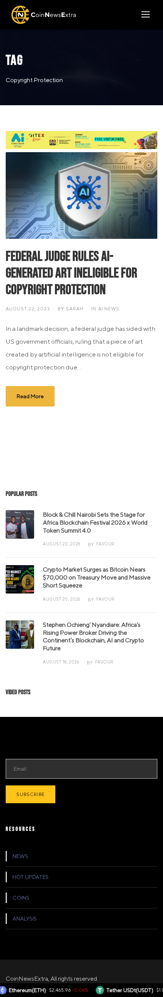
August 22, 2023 (28, 309)
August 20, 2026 (61, 543)
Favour (105, 543)
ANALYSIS (25, 919)
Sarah (74, 309)
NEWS (20, 856)
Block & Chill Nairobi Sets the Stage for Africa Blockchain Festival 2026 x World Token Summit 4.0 (95, 522)
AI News (108, 309)
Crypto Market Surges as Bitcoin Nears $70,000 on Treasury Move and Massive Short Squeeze (96, 577)
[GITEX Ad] (81, 139)
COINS (21, 898)
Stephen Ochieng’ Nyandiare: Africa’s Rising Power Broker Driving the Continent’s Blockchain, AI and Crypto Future (93, 636)
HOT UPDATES (31, 877)
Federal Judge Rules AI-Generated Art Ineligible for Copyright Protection (71, 273)
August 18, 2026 (61, 661)
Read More (30, 396)
